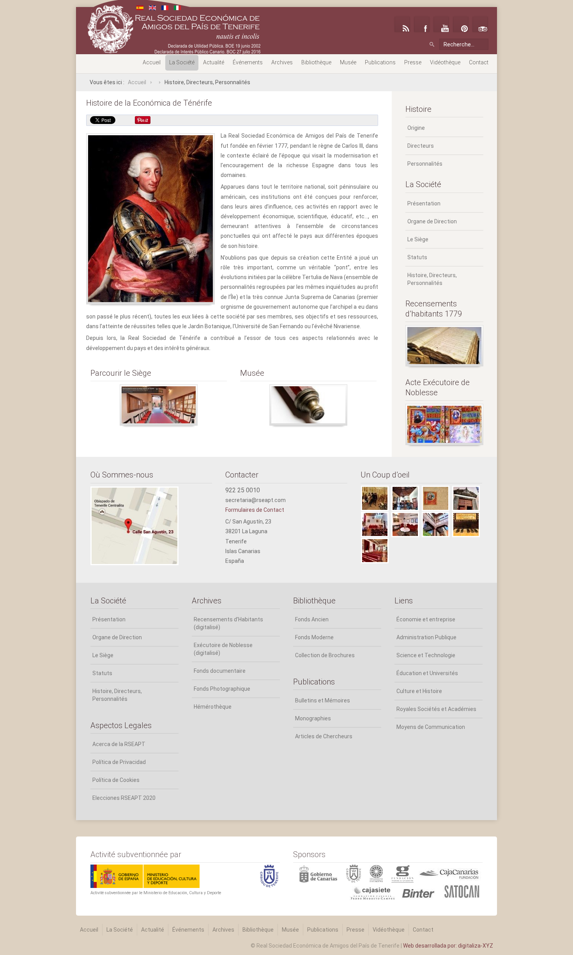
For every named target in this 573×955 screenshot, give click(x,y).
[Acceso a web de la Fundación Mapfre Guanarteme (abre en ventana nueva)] (403, 873)
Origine (416, 128)
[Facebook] (421, 24)
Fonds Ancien (312, 619)
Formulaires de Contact (254, 510)
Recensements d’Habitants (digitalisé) (228, 623)
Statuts (417, 257)
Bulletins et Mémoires (322, 700)
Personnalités (424, 164)
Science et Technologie (425, 655)
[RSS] (402, 24)
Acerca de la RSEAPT (118, 744)
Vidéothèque (445, 62)
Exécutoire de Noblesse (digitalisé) (223, 649)
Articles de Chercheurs (323, 736)
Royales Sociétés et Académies (436, 709)
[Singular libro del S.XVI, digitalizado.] (444, 424)
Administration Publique (426, 637)
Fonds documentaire (220, 671)
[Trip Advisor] (480, 24)
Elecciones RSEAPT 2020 (124, 798)
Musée (348, 62)
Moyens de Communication (430, 727)
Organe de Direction (432, 221)
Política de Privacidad (119, 762)
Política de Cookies (116, 780)
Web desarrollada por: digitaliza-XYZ (448, 946)
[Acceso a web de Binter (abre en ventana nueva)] (420, 891)
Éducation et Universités (427, 673)
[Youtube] (441, 24)
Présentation (423, 203)
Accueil (152, 62)
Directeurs (420, 146)
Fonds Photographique (222, 689)
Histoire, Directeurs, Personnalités (432, 279)
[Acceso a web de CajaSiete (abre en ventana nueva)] (346, 891)
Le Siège (417, 239)
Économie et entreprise (425, 619)
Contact (478, 62)
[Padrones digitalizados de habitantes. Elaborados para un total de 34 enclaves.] (444, 345)
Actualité (213, 62)
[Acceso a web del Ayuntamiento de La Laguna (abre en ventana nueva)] (380, 873)
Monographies (313, 718)
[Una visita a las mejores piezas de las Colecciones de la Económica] (308, 405)
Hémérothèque (213, 707)
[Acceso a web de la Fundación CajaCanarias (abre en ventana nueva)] (449, 873)
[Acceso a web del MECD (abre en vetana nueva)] (145, 876)
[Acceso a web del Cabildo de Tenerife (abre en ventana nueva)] (358, 873)
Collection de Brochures (325, 655)
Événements (248, 62)
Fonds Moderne (314, 637)
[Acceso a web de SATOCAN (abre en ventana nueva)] (462, 891)
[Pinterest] (460, 24)
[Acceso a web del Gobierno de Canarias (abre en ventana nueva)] (319, 873)
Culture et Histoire (419, 691)
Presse (412, 62)
